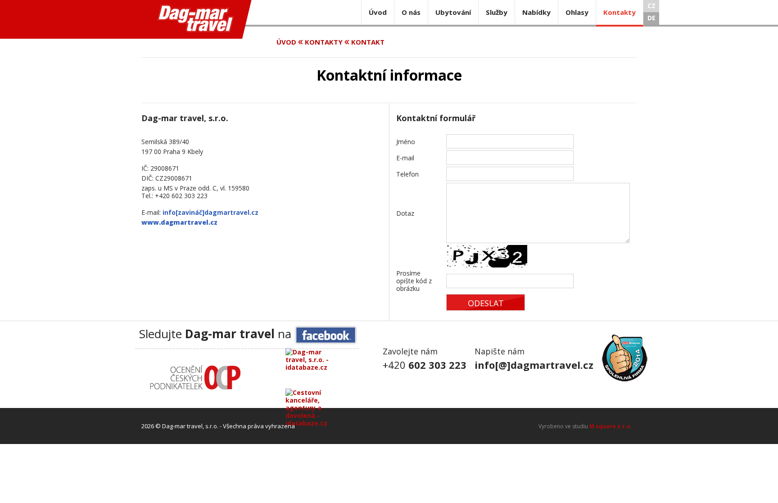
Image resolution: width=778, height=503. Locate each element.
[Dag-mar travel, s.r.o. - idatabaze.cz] (314, 368)
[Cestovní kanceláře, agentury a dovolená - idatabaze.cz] (314, 398)
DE (651, 18)
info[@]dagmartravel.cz (534, 365)
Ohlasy (576, 12)
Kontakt (367, 41)
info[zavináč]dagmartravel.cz (210, 212)
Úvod (378, 12)
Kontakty (619, 12)
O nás (411, 12)
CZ (651, 5)
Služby (496, 12)
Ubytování (453, 12)
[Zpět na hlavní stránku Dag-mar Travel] (193, 19)
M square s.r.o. (610, 426)
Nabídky (536, 12)
